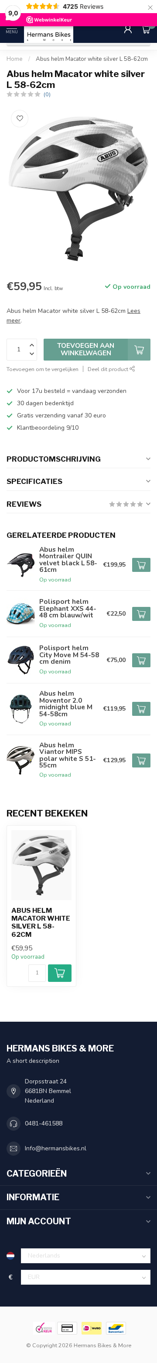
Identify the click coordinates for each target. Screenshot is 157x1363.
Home (15, 59)
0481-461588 (43, 1123)
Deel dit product (109, 369)
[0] (145, 29)
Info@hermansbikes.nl (55, 1148)
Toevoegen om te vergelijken (42, 369)
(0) (47, 94)
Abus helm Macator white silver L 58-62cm (92, 59)
